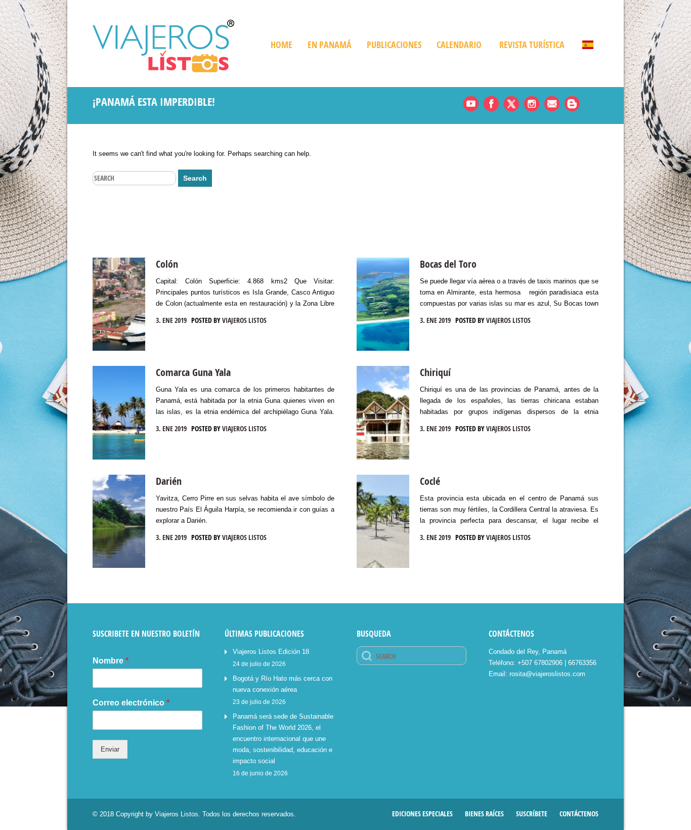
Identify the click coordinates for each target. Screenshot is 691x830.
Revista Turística (532, 44)
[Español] (582, 45)
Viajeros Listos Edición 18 (271, 651)
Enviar (110, 749)
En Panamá (330, 44)
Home (281, 44)
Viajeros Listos (244, 320)
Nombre (110, 660)
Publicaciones (394, 44)
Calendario (459, 44)
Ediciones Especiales (422, 813)
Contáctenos (578, 813)
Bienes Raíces (484, 813)
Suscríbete (531, 813)
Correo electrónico (131, 702)
